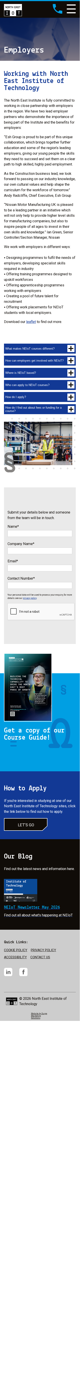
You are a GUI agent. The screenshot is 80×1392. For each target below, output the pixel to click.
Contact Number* (21, 578)
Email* (13, 561)
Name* (13, 526)
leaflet (31, 322)
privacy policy (30, 598)
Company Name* (21, 544)
